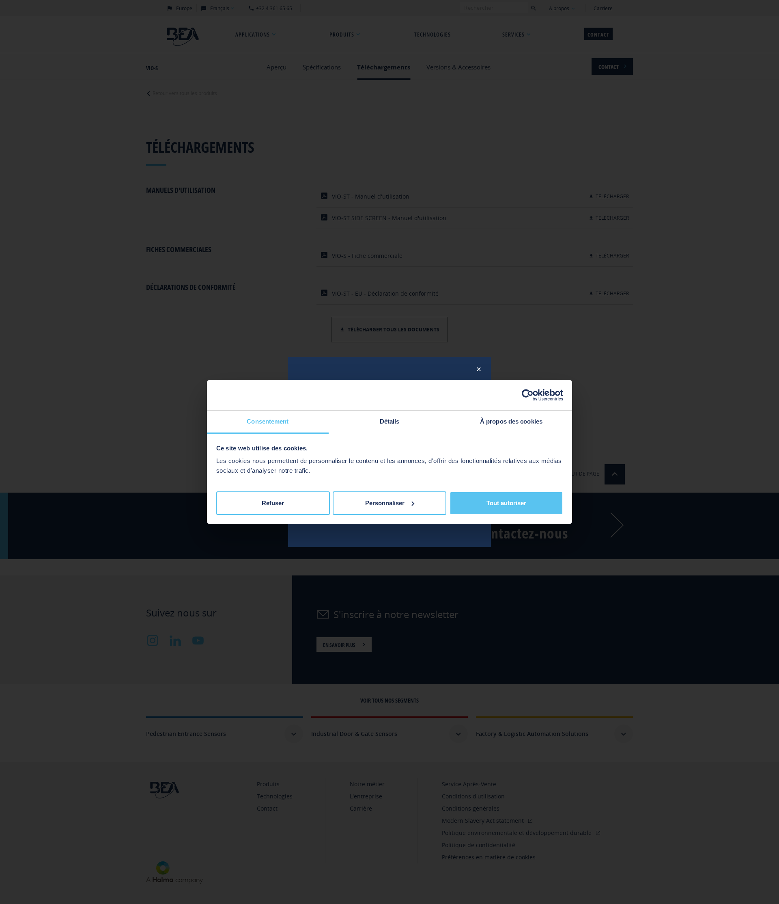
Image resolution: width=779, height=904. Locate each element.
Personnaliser (385, 503)
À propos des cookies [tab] (511, 421)
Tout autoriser (506, 503)
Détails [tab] (390, 421)
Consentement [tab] (267, 421)
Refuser (273, 503)
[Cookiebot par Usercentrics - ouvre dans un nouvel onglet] (527, 395)
